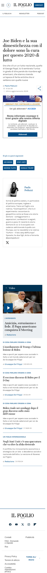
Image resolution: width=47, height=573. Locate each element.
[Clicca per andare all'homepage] (22, 516)
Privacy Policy (11, 556)
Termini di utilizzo (12, 560)
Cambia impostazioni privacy (10, 570)
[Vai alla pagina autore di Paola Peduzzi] (14, 189)
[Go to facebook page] (10, 524)
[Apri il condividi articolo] (39, 88)
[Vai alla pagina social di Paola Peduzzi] (7, 242)
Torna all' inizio (31, 558)
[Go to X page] (22, 524)
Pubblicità (30, 537)
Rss (6, 547)
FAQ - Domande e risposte (12, 542)
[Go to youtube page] (16, 524)
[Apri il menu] (3, 5)
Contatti (8, 537)
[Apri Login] (9, 5)
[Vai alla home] (22, 5)
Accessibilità (10, 564)
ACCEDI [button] (31, 109)
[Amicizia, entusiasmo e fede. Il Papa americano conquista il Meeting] (22, 302)
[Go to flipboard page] (35, 524)
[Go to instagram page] (29, 524)
